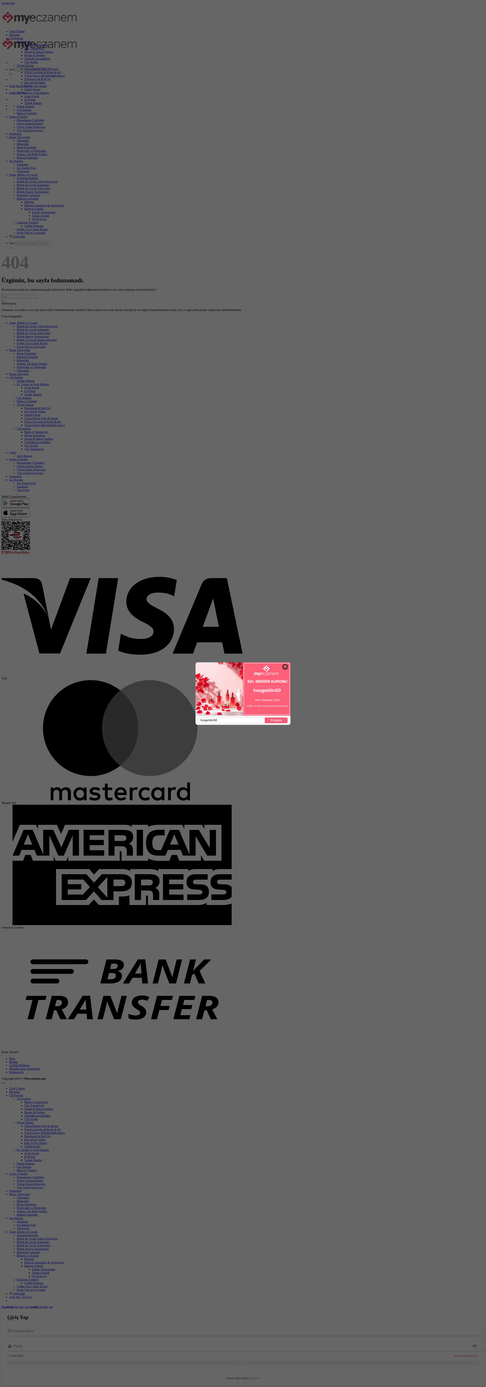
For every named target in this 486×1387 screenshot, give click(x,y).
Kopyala (276, 720)
